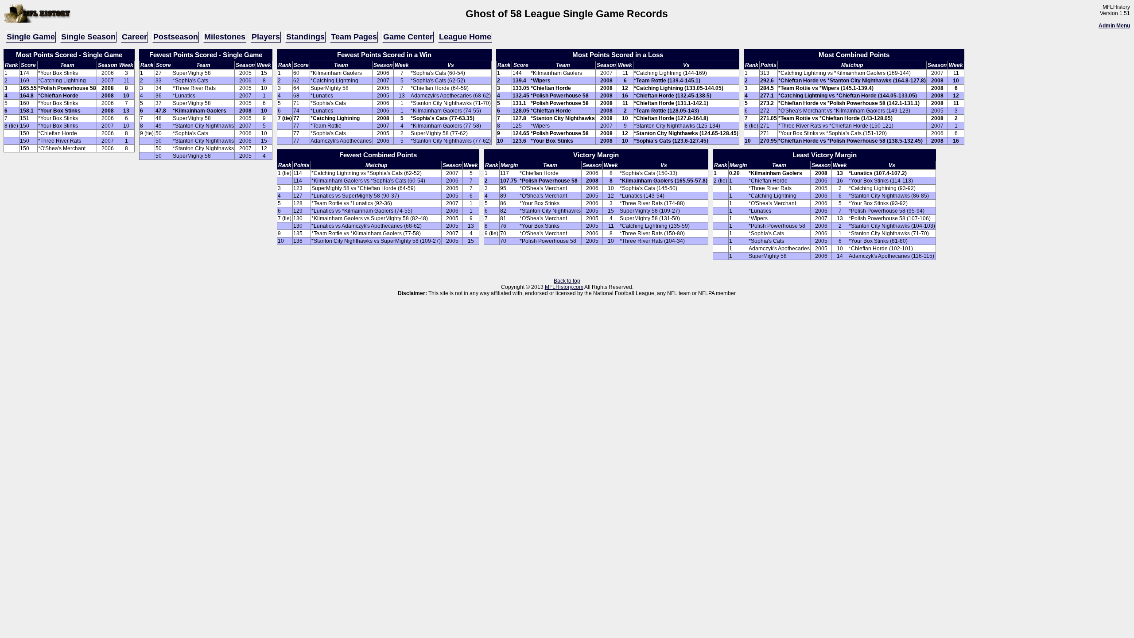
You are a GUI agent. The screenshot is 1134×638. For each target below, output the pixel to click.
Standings (305, 36)
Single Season (88, 36)
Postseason (175, 36)
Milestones (224, 36)
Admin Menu (1114, 26)
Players (266, 36)
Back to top (567, 281)
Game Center (408, 36)
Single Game (31, 36)
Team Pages (354, 36)
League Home (465, 36)
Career (134, 36)
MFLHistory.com (564, 287)
